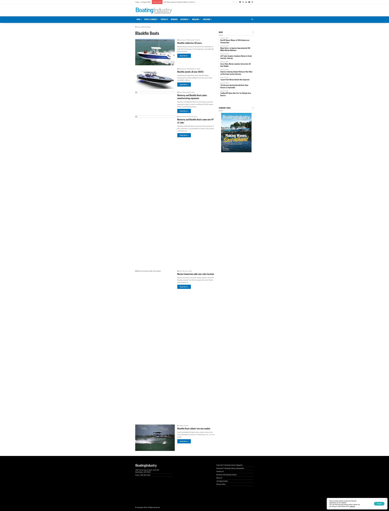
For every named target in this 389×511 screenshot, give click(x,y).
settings (352, 506)
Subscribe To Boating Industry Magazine (229, 465)
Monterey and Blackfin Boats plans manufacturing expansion (192, 97)
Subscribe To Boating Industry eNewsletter (230, 468)
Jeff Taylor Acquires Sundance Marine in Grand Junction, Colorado (185, 2)
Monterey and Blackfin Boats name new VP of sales (195, 121)
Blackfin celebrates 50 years (189, 42)
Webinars (174, 19)
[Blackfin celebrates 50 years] (155, 52)
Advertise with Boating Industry (226, 475)
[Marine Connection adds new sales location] (155, 346)
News (221, 32)
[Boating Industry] (154, 10)
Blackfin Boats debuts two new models (193, 428)
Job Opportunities (222, 481)
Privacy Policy (221, 484)
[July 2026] (236, 132)
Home (138, 27)
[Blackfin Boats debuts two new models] (155, 438)
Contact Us (220, 471)
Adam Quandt (182, 40)
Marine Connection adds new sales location (195, 273)
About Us (219, 478)
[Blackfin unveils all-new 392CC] (155, 78)
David (180, 92)
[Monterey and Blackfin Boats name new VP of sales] (155, 191)
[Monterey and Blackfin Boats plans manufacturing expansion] (155, 101)
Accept (379, 504)
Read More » (184, 56)
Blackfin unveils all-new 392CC (190, 71)
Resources (184, 19)
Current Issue (225, 108)
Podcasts (164, 19)
